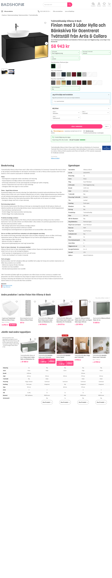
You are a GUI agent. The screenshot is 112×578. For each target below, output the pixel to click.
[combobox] (65, 52)
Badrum (4, 15)
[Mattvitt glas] (58, 66)
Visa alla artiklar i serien (102, 298)
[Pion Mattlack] (74, 74)
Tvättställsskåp (33, 15)
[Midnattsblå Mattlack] (63, 74)
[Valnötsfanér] (84, 74)
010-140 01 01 (44, 11)
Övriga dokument (6, 287)
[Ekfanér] (58, 74)
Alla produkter (8, 11)
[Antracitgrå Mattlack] (53, 74)
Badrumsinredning (13, 15)
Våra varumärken (58, 11)
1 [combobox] (106, 126)
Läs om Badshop (69, 11)
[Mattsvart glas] (53, 66)
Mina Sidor (99, 5)
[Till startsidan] (12, 4)
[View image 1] (4, 72)
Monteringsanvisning (7, 285)
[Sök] (69, 4)
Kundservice (93, 5)
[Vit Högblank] (89, 74)
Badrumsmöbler (23, 15)
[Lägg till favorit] (45, 23)
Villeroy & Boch (55, 158)
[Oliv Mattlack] (69, 74)
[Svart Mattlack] (79, 74)
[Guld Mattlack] (63, 82)
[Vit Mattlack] (94, 74)
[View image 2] (11, 72)
